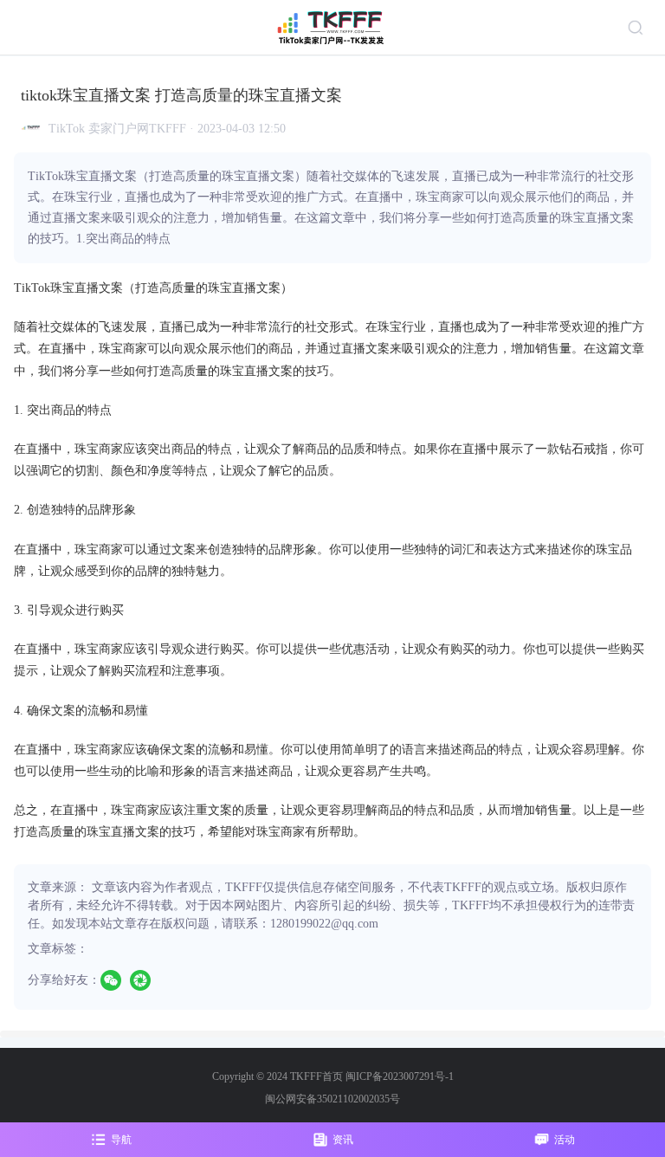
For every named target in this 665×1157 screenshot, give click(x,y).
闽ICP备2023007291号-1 (399, 1076)
